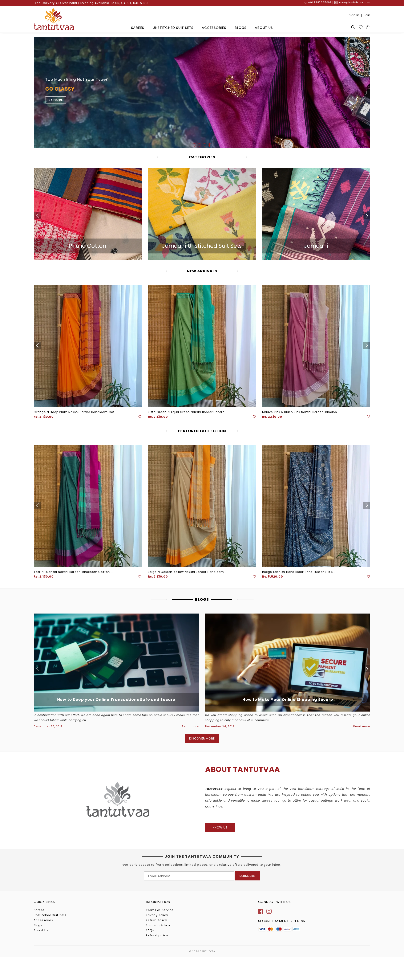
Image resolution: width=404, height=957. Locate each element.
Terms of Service (160, 910)
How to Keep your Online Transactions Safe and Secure (116, 699)
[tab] (194, 145)
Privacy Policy (157, 915)
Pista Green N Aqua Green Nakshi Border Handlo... (187, 412)
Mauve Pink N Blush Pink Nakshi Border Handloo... (300, 412)
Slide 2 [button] (199, 145)
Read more (190, 726)
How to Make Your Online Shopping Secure (287, 699)
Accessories (214, 27)
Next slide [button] (371, 92)
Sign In (354, 15)
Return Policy (156, 920)
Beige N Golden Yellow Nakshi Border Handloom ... (187, 572)
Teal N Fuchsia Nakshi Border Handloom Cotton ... (73, 572)
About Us (264, 27)
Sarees (137, 27)
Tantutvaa (207, 951)
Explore (56, 100)
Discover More (202, 738)
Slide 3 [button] (204, 145)
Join (367, 15)
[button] (140, 416)
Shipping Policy (158, 925)
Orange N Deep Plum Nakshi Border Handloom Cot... (75, 412)
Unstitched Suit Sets (173, 27)
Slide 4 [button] (209, 145)
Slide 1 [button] (194, 145)
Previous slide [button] (33, 92)
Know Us (220, 827)
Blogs (240, 27)
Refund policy (157, 935)
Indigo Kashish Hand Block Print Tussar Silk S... (298, 572)
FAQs (150, 930)
